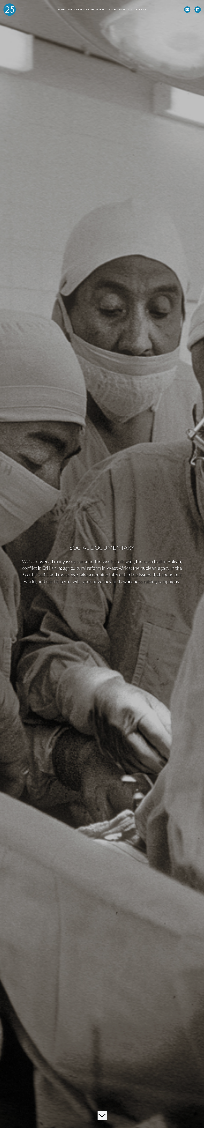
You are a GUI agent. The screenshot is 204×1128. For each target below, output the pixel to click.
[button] (187, 9)
